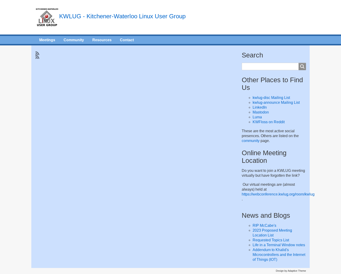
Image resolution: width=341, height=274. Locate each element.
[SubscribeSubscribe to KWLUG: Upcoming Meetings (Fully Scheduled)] (37, 53)
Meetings (47, 40)
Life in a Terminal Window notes (279, 245)
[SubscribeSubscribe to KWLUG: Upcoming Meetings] (37, 57)
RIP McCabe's (264, 225)
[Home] (47, 17)
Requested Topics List (271, 240)
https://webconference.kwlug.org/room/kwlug (278, 194)
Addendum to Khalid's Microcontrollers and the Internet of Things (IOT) (279, 254)
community (251, 141)
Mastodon (261, 112)
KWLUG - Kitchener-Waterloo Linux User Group (122, 16)
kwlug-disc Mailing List (271, 98)
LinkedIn (260, 107)
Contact (127, 40)
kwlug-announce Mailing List (276, 102)
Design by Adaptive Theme (291, 270)
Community (74, 40)
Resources (102, 40)
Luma (257, 117)
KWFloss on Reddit (269, 122)
